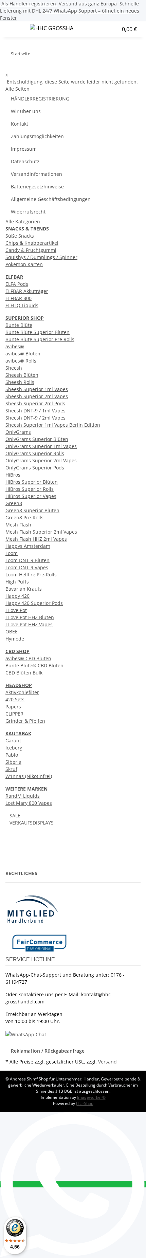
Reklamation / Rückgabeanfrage (48, 1051)
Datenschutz (25, 161)
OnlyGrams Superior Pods (34, 467)
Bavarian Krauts (23, 589)
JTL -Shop (84, 1103)
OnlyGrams (18, 432)
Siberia (13, 762)
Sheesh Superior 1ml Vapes (36, 389)
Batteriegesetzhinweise (37, 186)
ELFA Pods (16, 284)
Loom (11, 553)
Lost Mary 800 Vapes (28, 803)
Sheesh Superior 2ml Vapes (36, 396)
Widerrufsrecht (28, 211)
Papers (13, 706)
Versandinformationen (36, 174)
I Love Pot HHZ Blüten (29, 617)
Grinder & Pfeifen (25, 721)
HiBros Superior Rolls (29, 489)
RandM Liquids (22, 796)
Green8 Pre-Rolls (24, 517)
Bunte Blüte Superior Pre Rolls (39, 339)
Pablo (11, 755)
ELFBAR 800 (18, 298)
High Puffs (17, 581)
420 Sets (14, 699)
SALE (14, 815)
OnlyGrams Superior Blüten (36, 439)
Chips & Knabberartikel (31, 243)
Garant (13, 740)
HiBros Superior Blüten (31, 482)
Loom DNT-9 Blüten (27, 560)
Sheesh (13, 368)
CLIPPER (14, 713)
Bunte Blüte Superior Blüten (37, 332)
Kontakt (19, 124)
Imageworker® (91, 1097)
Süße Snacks (19, 236)
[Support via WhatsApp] (25, 1034)
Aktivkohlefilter (22, 692)
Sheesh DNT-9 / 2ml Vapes (35, 417)
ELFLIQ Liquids (21, 305)
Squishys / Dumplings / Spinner (41, 257)
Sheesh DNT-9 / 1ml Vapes (35, 410)
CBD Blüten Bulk (23, 672)
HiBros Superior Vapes (30, 496)
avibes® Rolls (20, 360)
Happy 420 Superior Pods (34, 603)
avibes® (14, 346)
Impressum (24, 149)
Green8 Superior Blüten (32, 510)
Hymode (14, 638)
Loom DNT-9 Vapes (26, 567)
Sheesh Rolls (19, 382)
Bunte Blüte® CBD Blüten (34, 665)
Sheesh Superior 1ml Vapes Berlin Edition (52, 425)
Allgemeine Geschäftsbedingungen (51, 199)
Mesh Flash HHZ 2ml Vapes (36, 539)
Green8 (13, 503)
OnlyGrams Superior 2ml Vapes (41, 460)
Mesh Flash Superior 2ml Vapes (41, 532)
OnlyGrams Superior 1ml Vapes (41, 446)
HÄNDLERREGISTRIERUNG (40, 98)
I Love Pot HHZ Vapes (29, 624)
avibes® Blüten (22, 353)
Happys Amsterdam (27, 546)
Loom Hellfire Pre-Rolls (31, 574)
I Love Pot (16, 610)
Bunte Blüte (18, 325)
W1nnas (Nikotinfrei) (28, 776)
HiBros (12, 474)
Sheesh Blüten (21, 375)
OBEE (11, 631)
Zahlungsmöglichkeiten (37, 136)
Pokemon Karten (24, 264)
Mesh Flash (18, 524)
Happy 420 (17, 596)
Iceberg (13, 747)
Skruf (11, 769)
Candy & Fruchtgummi (30, 250)
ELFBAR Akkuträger (26, 291)
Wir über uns (26, 111)
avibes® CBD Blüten (28, 658)
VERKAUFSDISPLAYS (31, 822)
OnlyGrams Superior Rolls (34, 453)
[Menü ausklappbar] (13, 29)
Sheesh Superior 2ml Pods (35, 403)
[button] (100, 29)
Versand (107, 1061)
